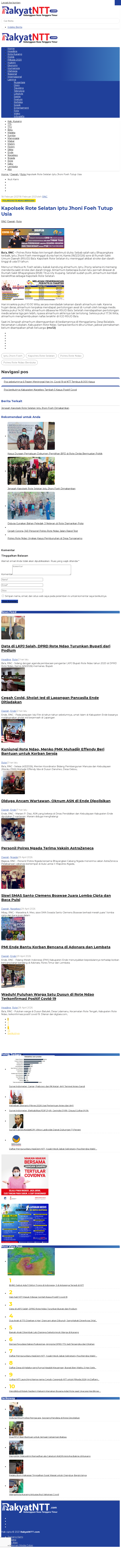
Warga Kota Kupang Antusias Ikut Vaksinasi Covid (34, 1494)
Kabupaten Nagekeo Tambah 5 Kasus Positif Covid (40, 389)
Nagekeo (15, 908)
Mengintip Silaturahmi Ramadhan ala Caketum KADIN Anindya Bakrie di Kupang (49, 1456)
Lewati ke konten (10, 2)
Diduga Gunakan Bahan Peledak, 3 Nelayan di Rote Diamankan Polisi (46, 523)
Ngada (14, 857)
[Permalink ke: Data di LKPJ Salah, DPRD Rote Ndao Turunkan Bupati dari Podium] (13, 627)
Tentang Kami (15, 1537)
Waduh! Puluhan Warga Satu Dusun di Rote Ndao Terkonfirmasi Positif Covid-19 (47, 996)
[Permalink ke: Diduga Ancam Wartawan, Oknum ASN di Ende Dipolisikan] (13, 782)
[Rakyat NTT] (29, 11)
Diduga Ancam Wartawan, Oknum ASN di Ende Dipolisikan (56, 801)
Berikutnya (14, 1033)
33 (9, 1030)
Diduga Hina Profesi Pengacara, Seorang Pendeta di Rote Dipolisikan (44, 1418)
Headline (6, 659)
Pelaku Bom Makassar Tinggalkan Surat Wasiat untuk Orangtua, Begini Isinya (48, 1475)
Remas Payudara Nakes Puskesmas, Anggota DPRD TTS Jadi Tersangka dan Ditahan (52, 1344)
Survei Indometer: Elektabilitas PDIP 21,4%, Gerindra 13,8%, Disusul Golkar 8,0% (49, 1110)
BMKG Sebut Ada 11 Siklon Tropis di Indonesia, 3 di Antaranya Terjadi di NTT (46, 1285)
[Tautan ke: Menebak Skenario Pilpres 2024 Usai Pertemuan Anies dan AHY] (16, 1096)
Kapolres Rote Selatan (41, 355)
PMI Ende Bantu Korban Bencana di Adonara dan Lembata (55, 947)
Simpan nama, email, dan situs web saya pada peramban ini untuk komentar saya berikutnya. (56, 596)
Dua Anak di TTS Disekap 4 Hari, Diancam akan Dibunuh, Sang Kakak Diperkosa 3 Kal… (53, 1320)
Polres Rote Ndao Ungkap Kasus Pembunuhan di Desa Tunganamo (45, 538)
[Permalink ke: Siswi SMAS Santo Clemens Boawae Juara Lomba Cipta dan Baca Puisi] (13, 876)
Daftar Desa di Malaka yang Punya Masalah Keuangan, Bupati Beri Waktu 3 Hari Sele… (52, 1367)
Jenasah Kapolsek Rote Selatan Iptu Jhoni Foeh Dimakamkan (35, 408)
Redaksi (12, 1539)
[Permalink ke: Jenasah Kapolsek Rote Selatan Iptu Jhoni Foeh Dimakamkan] (31, 471)
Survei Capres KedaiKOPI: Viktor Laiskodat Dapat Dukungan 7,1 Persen (45, 1129)
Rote (19, 221)
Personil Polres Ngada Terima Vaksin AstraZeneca (47, 848)
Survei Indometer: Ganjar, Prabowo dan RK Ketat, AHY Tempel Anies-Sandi (47, 1086)
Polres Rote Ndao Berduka (19, 200)
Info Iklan (13, 1542)
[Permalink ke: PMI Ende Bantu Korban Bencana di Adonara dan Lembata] (13, 928)
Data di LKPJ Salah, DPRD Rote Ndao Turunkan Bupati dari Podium (43, 1308)
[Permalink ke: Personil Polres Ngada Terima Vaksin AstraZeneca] (13, 829)
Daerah (11, 221)
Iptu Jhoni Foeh (12, 355)
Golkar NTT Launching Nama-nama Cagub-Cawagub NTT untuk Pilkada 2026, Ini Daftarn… (54, 1379)
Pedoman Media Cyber (20, 1545)
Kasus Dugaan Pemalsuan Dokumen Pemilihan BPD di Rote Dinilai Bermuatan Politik (55, 453)
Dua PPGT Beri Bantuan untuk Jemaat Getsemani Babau (38, 1437)
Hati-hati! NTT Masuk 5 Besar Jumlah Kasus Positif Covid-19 (38, 1297)
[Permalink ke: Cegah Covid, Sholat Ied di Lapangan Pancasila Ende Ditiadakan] (13, 679)
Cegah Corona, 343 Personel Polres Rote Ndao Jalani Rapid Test (43, 531)
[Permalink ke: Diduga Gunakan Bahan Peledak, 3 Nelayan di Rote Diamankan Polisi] (31, 506)
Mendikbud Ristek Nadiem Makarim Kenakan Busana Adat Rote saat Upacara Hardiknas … (55, 1391)
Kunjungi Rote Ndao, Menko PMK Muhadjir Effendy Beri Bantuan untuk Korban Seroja (52, 751)
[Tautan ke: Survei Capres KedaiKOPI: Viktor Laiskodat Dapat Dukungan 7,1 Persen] (16, 1121)
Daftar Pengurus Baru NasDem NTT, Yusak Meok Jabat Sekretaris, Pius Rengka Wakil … (53, 1149)
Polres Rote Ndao (70, 355)
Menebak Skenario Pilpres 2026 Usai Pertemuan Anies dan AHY (41, 1105)
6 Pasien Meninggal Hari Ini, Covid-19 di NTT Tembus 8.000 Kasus (49, 381)
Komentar (6, 574)
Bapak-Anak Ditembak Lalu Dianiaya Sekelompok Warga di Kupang (44, 1332)
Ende (13, 711)
